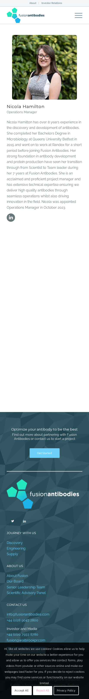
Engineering (16, 548)
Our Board (15, 581)
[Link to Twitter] (13, 521)
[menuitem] (33, 3)
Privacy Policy (66, 690)
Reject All (42, 690)
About (32, 3)
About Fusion (17, 576)
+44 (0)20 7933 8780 (22, 634)
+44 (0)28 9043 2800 (22, 620)
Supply (12, 554)
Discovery (15, 543)
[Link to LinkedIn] (24, 521)
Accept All (21, 690)
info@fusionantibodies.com (28, 614)
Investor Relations (51, 3)
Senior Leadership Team (26, 587)
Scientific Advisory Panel (26, 593)
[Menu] (76, 15)
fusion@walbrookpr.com (26, 640)
